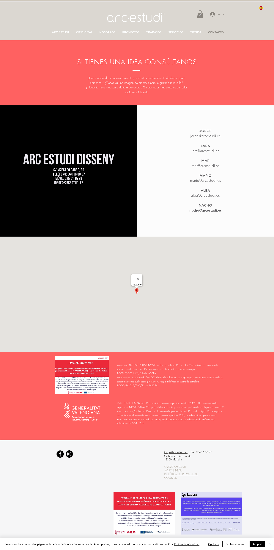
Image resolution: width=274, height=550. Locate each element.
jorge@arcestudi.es (68, 183)
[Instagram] (69, 454)
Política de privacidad (186, 544)
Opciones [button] (213, 544)
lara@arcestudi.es (205, 151)
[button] (200, 14)
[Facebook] (60, 454)
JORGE (205, 131)
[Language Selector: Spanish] (263, 8)
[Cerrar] (269, 544)
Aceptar (257, 544)
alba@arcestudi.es (205, 195)
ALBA (205, 190)
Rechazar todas (235, 544)
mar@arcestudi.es (205, 166)
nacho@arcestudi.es (205, 210)
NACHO (205, 205)
